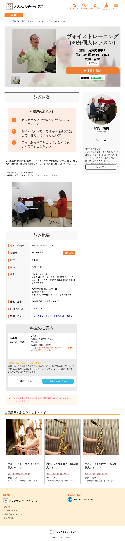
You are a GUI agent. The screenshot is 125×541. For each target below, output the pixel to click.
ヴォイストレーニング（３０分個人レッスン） (52, 316)
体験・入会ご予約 (58, 381)
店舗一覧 (16, 21)
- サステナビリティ (9, 511)
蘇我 (23, 21)
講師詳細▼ (93, 63)
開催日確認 (69, 253)
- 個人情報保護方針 (9, 518)
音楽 (29, 21)
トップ (7, 21)
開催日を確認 (92, 70)
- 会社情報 (6, 507)
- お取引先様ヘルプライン (12, 514)
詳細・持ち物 (62, 398)
